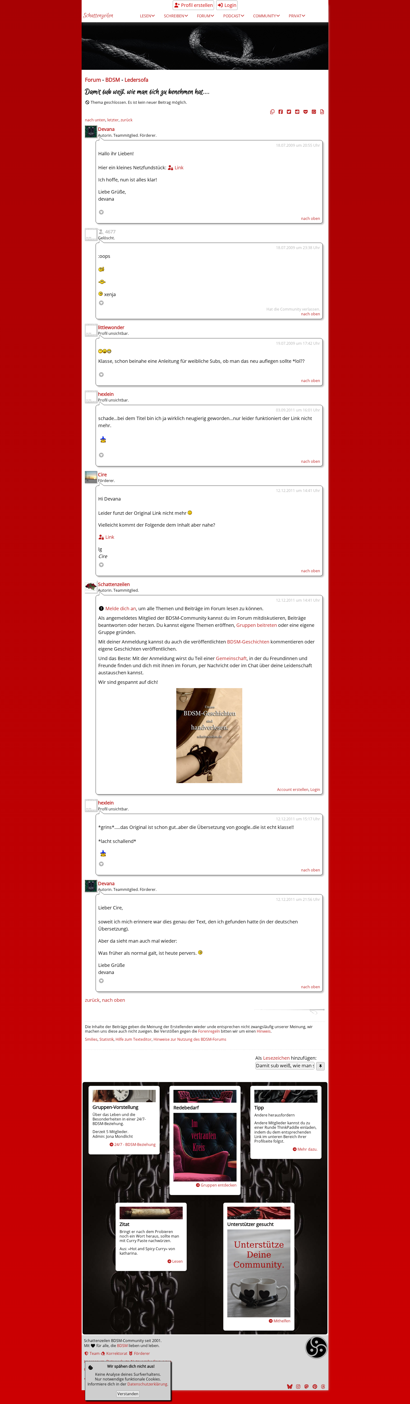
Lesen (177, 1261)
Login (229, 5)
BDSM (112, 79)
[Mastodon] (305, 1386)
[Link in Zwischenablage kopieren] (271, 112)
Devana (106, 129)
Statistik (106, 1039)
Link (178, 167)
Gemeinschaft (231, 658)
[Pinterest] (314, 1386)
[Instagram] (297, 1386)
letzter (113, 120)
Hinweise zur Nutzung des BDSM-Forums (190, 1039)
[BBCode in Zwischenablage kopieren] (321, 112)
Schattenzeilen (98, 15)
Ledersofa (136, 79)
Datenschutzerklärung (147, 1384)
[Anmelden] (209, 781)
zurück (126, 120)
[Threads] (322, 1386)
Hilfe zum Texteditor (134, 1039)
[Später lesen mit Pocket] (304, 112)
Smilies (91, 1039)
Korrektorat (116, 1353)
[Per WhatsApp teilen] (313, 112)
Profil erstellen (196, 5)
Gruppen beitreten (256, 625)
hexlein (106, 394)
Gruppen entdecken (219, 1185)
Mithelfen (282, 1321)
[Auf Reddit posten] (296, 112)
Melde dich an (120, 608)
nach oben (310, 218)
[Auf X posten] (288, 112)
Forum (93, 79)
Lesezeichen (276, 1058)
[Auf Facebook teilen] (280, 112)
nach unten (95, 120)
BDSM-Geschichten (248, 641)
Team (94, 1353)
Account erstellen (292, 789)
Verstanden (127, 1393)
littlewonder (111, 327)
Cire (102, 474)
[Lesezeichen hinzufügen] (320, 1066)
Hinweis (264, 1031)
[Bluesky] (289, 1386)
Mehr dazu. (307, 1149)
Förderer (141, 1353)
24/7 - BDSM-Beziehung (135, 1144)
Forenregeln (209, 1031)
